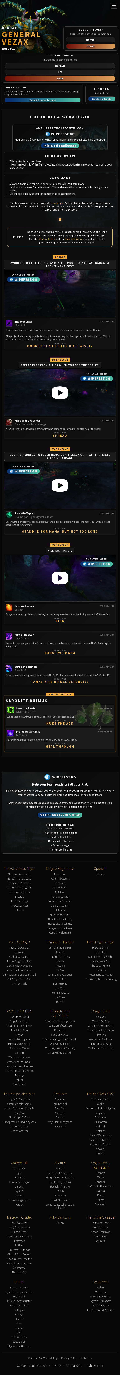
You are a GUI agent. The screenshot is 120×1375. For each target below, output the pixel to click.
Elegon (19, 1035)
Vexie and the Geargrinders (60, 1021)
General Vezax (19, 1337)
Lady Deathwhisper (19, 1227)
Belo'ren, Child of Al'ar (19, 979)
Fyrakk (19, 1204)
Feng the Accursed (19, 1021)
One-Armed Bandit (60, 1043)
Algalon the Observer (19, 1346)
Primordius (60, 979)
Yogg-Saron (19, 1341)
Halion (60, 1223)
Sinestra (100, 1153)
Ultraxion (100, 1035)
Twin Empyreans (60, 992)
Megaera (60, 965)
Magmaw (101, 1113)
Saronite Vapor (74, 239)
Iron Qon (60, 988)
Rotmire (100, 874)
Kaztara (60, 1168)
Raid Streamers (100, 1305)
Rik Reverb (60, 1030)
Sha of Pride (60, 887)
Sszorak (19, 896)
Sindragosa (19, 1268)
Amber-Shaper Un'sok (19, 1062)
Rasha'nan (19, 1113)
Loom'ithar (101, 952)
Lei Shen (60, 997)
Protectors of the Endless (19, 1071)
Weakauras (101, 1292)
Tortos (60, 961)
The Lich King (19, 1272)
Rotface (19, 1245)
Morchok (101, 1017)
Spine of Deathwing (101, 1044)
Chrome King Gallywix (60, 1052)
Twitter (56, 1365)
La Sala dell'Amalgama (60, 1173)
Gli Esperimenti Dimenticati (60, 1177)
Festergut (19, 1241)
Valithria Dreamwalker (19, 1263)
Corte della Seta (19, 1126)
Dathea (101, 1191)
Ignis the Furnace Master (19, 1292)
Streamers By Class (100, 1296)
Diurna (100, 1200)
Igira (19, 1173)
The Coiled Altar (19, 905)
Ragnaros (60, 1126)
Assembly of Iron (19, 1305)
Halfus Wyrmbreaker (101, 1135)
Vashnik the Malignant (19, 887)
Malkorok (60, 910)
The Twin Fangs (19, 901)
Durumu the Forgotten (60, 974)
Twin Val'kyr (100, 1236)
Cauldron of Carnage (60, 1025)
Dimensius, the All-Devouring (101, 979)
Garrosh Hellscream (60, 932)
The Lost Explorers (19, 892)
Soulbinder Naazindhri (100, 956)
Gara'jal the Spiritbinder (19, 1025)
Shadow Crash (47, 239)
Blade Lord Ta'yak (19, 1048)
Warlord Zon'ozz (101, 1021)
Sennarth (101, 1182)
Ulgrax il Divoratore (19, 1099)
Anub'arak (100, 1241)
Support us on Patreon (32, 1365)
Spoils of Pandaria (60, 914)
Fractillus (100, 970)
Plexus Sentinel (100, 947)
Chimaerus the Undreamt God (19, 974)
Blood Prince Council (19, 1254)
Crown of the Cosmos (19, 970)
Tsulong (19, 1075)
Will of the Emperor (19, 1039)
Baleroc (60, 1117)
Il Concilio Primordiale (100, 1186)
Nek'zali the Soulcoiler (19, 878)
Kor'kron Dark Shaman (60, 901)
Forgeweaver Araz (100, 961)
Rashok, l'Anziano (60, 1186)
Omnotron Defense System (100, 1108)
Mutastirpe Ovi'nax (19, 1117)
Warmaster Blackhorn (101, 1039)
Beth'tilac (60, 1108)
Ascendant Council (100, 1144)
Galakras (60, 892)
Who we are (95, 1365)
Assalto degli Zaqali (60, 1182)
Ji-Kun (60, 970)
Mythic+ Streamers (100, 1301)
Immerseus (60, 874)
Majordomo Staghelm (60, 1122)
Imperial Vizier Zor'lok (19, 1044)
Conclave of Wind (100, 1099)
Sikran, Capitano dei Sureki (19, 1108)
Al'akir (100, 1104)
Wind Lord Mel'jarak (19, 1057)
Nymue (19, 1191)
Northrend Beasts (100, 1223)
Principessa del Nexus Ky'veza (19, 1122)
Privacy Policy (69, 1358)
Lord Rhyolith (60, 1104)
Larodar (19, 1186)
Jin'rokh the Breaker (60, 947)
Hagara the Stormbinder (100, 1030)
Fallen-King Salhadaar (19, 961)
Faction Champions (100, 1232)
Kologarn (19, 1310)
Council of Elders (60, 956)
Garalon (19, 1052)
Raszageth (101, 1204)
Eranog (101, 1173)
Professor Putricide (19, 1250)
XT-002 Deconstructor (19, 1301)
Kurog (100, 1195)
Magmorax (60, 1195)
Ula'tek (19, 910)
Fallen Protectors (60, 878)
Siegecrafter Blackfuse (60, 923)
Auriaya (19, 1314)
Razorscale (19, 1296)
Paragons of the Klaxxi (60, 928)
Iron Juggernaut (60, 896)
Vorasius (19, 952)
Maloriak (100, 1126)
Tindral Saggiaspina (19, 1200)
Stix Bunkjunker (60, 1034)
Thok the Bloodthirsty (60, 919)
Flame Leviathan (19, 1287)
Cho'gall (100, 1149)
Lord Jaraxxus (100, 1227)
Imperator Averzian (19, 947)
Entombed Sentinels (19, 883)
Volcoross (19, 1177)
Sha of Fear (19, 1084)
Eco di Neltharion (60, 1200)
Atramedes (100, 1117)
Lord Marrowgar (19, 1223)
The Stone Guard (19, 1017)
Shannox (60, 1099)
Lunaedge (56, 203)
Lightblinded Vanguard (19, 965)
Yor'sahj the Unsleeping (100, 1025)
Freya (19, 1323)
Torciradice (19, 1168)
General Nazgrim (60, 905)
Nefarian (100, 1131)
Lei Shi (19, 1080)
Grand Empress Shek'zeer (19, 1066)
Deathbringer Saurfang (19, 1236)
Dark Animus (60, 983)
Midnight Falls (19, 983)
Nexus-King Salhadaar (100, 974)
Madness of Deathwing (100, 1048)
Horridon (60, 952)
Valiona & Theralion (100, 1140)
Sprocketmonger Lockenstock (60, 1039)
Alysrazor (60, 1113)
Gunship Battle (19, 1232)
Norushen (60, 883)
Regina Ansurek (19, 1131)
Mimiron (19, 1319)
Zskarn (60, 1191)
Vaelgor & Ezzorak (19, 956)
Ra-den (60, 1001)
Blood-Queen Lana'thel (19, 1259)
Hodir (19, 1332)
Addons (101, 1287)
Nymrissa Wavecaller (19, 874)
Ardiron (19, 1195)
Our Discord (74, 1365)
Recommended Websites (100, 1310)
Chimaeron (101, 1122)
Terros (100, 1177)
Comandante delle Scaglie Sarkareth (60, 1206)
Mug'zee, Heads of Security (60, 1048)
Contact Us (86, 1358)
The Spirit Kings (19, 1030)
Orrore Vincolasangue (19, 1104)
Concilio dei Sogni (19, 1182)
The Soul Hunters (100, 965)
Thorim (19, 1328)
